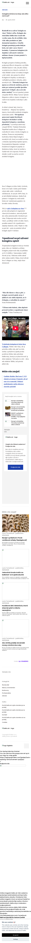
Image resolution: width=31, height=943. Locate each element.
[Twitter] (7, 24)
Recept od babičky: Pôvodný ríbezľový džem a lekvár (17, 402)
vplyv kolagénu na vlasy (15, 208)
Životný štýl (5, 685)
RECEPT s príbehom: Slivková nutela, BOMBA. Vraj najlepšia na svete (18, 415)
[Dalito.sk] (10, 3)
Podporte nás (15, 467)
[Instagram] (25, 431)
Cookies (4, 722)
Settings (15, 939)
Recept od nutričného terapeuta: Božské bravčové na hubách (18, 408)
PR (3, 20)
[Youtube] (22, 431)
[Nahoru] (26, 745)
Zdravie (4, 10)
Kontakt (4, 715)
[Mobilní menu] (27, 3)
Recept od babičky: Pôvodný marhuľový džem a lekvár (17, 422)
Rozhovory (5, 690)
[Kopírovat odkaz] (14, 24)
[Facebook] (3, 24)
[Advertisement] (15, 171)
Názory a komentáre (8, 687)
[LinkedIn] (10, 24)
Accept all (15, 935)
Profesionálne (6, 693)
